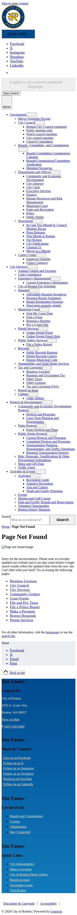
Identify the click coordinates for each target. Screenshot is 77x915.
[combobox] (38, 84)
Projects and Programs (40, 414)
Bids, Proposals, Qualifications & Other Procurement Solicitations (43, 458)
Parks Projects (27, 425)
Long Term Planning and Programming (42, 419)
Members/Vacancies (39, 168)
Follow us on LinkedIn (21, 784)
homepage (52, 632)
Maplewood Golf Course (34, 498)
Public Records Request (41, 352)
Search (6, 516)
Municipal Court (37, 206)
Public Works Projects (32, 433)
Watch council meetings (41, 134)
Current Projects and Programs (46, 438)
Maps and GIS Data (31, 464)
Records (23, 348)
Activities (24, 475)
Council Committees (39, 141)
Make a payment (20, 869)
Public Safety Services (32, 340)
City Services (18, 266)
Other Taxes (34, 379)
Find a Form (34, 317)
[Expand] (32, 115)
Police (30, 213)
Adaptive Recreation (39, 483)
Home (6, 526)
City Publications (37, 243)
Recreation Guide (37, 480)
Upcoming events (21, 885)
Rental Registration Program (44, 301)
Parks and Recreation (40, 209)
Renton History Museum (34, 509)
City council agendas (39, 138)
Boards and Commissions (26, 816)
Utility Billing (35, 398)
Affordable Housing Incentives (46, 294)
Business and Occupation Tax (45, 375)
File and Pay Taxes (24, 603)
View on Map (11, 719)
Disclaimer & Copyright (18, 903)
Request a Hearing (38, 321)
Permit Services (28, 328)
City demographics (22, 864)
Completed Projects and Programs (48, 441)
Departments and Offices (34, 172)
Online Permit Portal (39, 332)
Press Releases (35, 232)
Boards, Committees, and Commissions (43, 145)
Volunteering (18, 826)
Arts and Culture (37, 487)
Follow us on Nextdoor (21, 773)
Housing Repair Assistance (43, 298)
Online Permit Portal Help (43, 336)
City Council (26, 122)
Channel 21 (33, 247)
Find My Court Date (39, 313)
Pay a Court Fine (37, 324)
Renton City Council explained (46, 126)
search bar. (8, 636)
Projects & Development (26, 402)
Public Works (35, 217)
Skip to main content (15, 3)
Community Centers (25, 594)
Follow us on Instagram (22, 768)
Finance (31, 194)
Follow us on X (17, 763)
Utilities (23, 394)
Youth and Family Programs (44, 491)
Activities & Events (22, 471)
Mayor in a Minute (38, 251)
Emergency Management (34, 278)
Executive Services (38, 191)
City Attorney (35, 183)
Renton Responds (23, 616)
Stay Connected (20, 832)
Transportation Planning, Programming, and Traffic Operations (50, 447)
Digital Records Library (41, 356)
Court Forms (19, 598)
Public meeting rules (39, 130)
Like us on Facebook (20, 758)
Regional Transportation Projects (47, 452)
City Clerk (33, 187)
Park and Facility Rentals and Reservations (46, 502)
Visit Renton (18, 890)
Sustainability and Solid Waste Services (43, 363)
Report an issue (20, 880)
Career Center (27, 255)
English (39, 72)
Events (22, 494)
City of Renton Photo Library (29, 874)
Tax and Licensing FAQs (42, 386)
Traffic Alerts (26, 467)
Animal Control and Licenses (37, 271)
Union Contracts (37, 263)
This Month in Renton (40, 236)
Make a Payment (22, 611)
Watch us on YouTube (21, 779)
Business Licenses (38, 371)
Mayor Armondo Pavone (34, 118)
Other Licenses (36, 383)
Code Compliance (29, 274)
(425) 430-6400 (14, 726)
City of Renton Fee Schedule (37, 286)
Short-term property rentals (43, 305)
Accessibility (48, 903)
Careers (15, 821)
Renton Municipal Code (41, 360)
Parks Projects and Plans (42, 430)
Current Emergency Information (47, 282)
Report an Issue (28, 390)
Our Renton (34, 240)
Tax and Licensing (30, 367)
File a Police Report (39, 344)
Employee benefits (38, 259)
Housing (23, 290)
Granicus (56, 911)
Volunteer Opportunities (33, 506)
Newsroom (25, 221)
